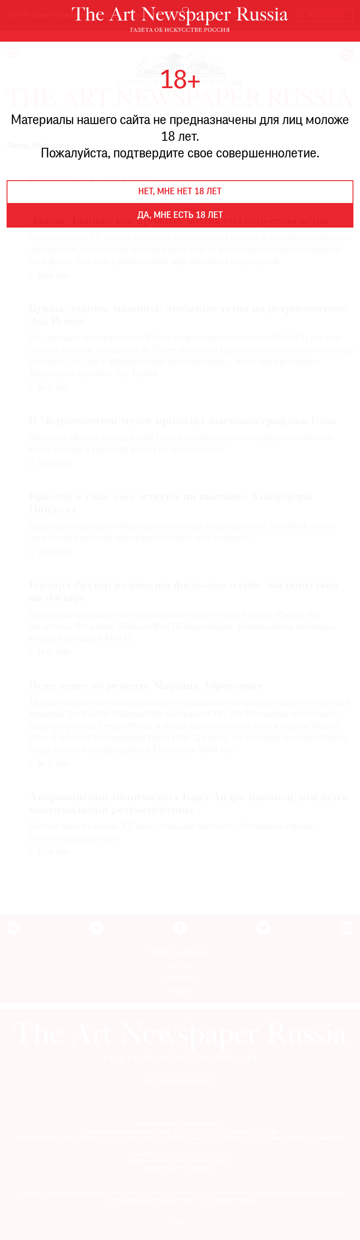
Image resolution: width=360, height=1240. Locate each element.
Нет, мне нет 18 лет (180, 192)
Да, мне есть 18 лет (180, 215)
